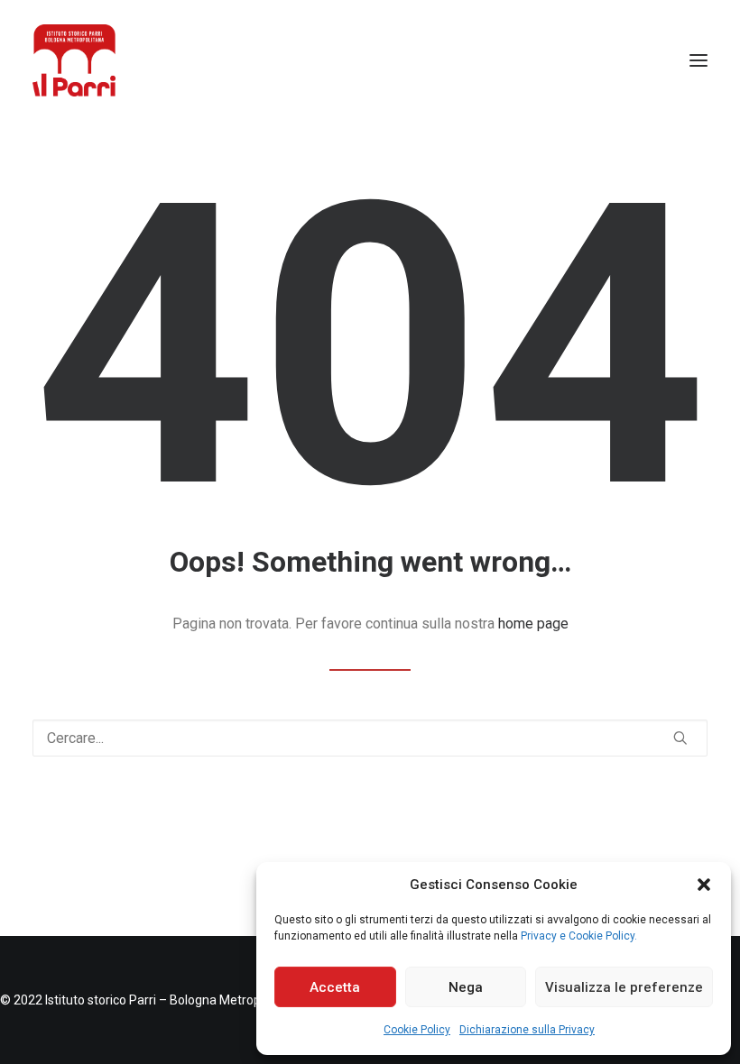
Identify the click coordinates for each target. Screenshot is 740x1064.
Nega (466, 987)
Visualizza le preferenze (624, 987)
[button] (704, 885)
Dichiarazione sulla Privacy (527, 1029)
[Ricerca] (370, 738)
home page (533, 623)
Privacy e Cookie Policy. (579, 936)
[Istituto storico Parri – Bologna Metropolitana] (74, 60)
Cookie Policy (417, 1029)
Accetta (335, 987)
